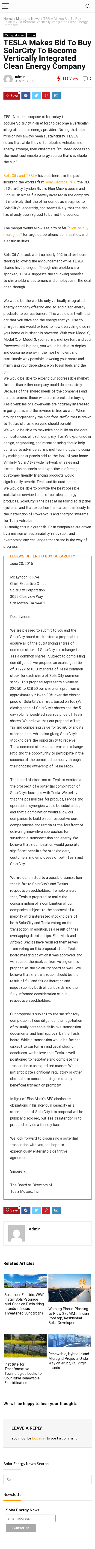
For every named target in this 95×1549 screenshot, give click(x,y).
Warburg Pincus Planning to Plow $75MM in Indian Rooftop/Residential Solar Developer (68, 1316)
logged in (39, 1438)
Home (8, 19)
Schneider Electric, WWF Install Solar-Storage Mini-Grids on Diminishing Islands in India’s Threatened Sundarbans (24, 1304)
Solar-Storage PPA (60, 182)
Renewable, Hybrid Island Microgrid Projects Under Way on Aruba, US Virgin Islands (68, 1361)
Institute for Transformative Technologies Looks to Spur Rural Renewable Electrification (23, 1373)
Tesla (31, 35)
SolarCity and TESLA (20, 175)
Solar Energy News (22, 1510)
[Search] (87, 6)
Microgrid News (28, 19)
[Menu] (5, 6)
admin (20, 77)
